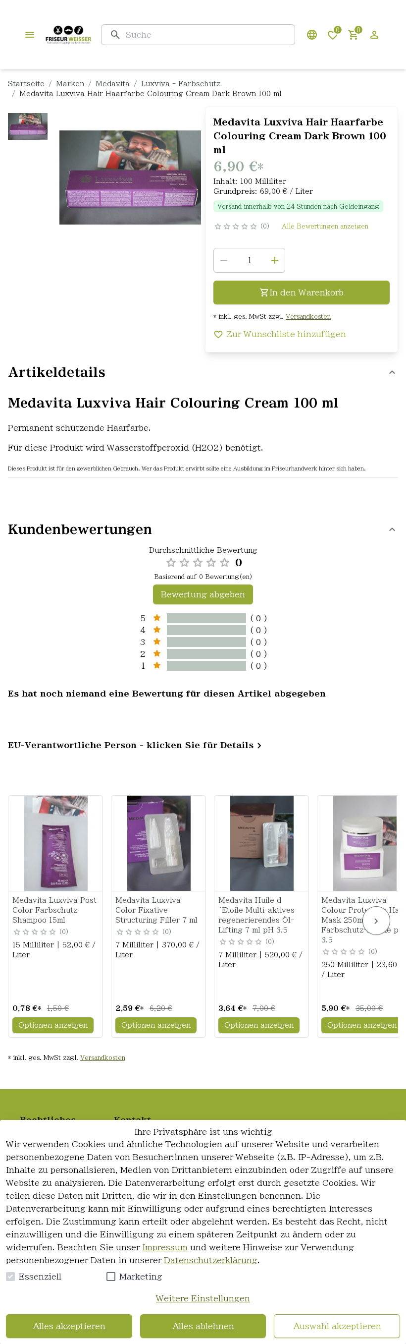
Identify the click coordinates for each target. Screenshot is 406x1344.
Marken (70, 83)
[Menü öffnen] (30, 35)
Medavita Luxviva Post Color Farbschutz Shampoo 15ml (54, 910)
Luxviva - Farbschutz (180, 83)
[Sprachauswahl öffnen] (312, 35)
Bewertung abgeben (203, 594)
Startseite (26, 83)
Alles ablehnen (203, 1326)
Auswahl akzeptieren (337, 1326)
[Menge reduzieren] (224, 260)
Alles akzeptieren (69, 1326)
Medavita (113, 83)
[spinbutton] (249, 260)
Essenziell (40, 1277)
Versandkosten (308, 316)
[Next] (376, 920)
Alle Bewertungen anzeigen (325, 226)
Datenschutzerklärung (210, 1260)
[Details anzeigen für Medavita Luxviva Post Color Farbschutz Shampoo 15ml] (55, 843)
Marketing (140, 1277)
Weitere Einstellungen (203, 1298)
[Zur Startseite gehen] (68, 34)
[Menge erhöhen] (275, 260)
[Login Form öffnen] (374, 35)
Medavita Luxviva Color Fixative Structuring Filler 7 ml (156, 910)
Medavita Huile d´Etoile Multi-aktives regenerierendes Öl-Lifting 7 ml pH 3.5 (256, 915)
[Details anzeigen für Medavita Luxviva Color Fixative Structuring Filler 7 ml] (158, 843)
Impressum (165, 1247)
